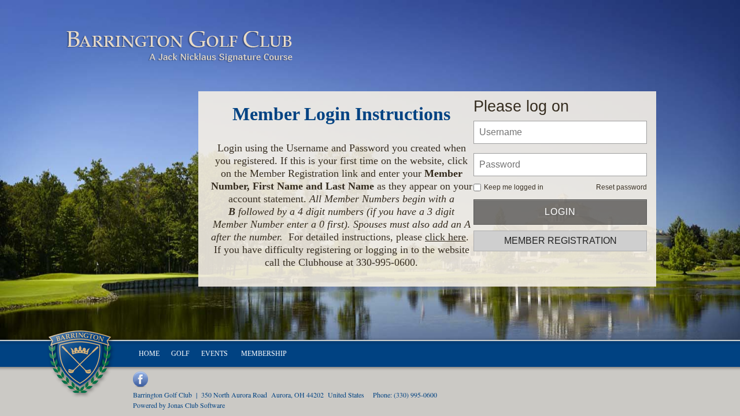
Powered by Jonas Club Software (179, 405)
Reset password (621, 187)
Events (215, 354)
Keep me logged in (513, 187)
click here (445, 237)
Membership (264, 354)
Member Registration (560, 241)
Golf (180, 354)
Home (149, 354)
